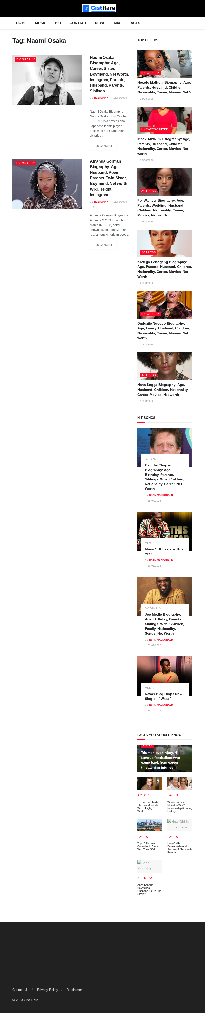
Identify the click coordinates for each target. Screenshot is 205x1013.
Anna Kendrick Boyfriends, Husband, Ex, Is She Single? (150, 890)
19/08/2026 (147, 401)
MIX (117, 23)
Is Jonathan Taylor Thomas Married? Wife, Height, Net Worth (148, 807)
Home (21, 23)
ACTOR (143, 795)
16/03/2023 (120, 97)
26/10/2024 (154, 710)
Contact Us (20, 990)
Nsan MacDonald (161, 495)
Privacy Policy (47, 990)
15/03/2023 (120, 201)
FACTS (134, 23)
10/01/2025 (154, 565)
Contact (78, 23)
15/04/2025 (154, 501)
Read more (103, 145)
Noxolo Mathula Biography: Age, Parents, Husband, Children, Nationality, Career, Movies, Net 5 (164, 87)
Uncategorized (155, 129)
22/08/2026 (147, 160)
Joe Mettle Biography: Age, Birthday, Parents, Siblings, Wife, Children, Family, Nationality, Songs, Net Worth (164, 624)
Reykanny (101, 97)
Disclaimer (74, 990)
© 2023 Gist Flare (25, 1000)
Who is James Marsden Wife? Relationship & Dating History (180, 807)
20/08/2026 (147, 283)
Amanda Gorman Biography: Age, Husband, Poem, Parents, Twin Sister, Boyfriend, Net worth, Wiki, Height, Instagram (109, 178)
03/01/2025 (154, 645)
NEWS (100, 23)
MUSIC (40, 23)
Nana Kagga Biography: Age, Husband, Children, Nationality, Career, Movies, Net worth (163, 389)
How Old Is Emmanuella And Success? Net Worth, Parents (180, 848)
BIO (58, 23)
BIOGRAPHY (25, 59)
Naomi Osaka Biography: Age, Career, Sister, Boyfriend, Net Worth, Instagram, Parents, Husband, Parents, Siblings (109, 74)
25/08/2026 (147, 99)
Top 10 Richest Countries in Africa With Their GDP (148, 846)
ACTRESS (149, 191)
